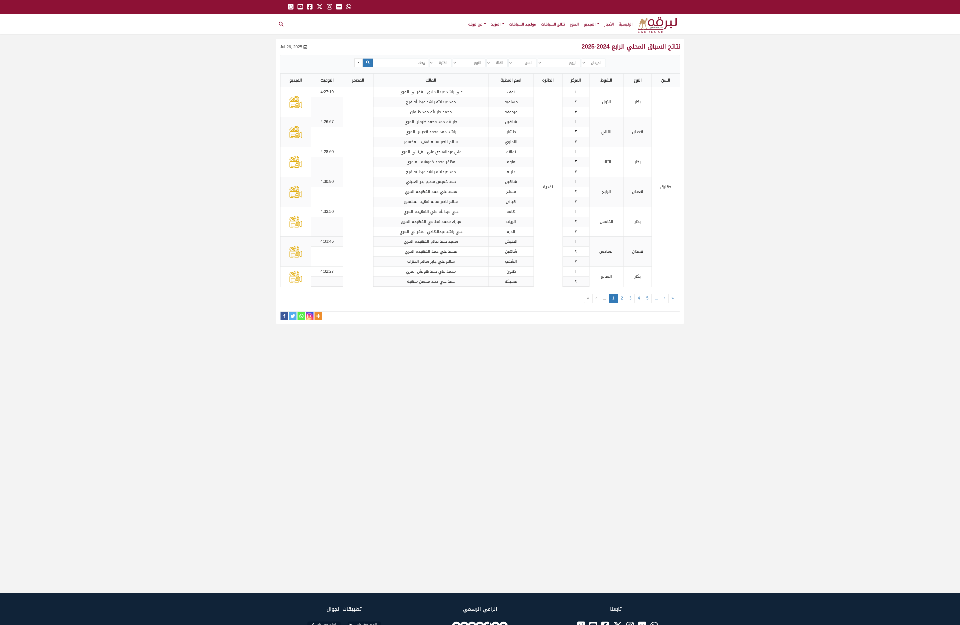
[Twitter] (292, 316)
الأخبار (609, 24)
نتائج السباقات (553, 24)
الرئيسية (625, 24)
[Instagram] (310, 316)
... (604, 298)
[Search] (368, 63)
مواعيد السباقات (522, 24)
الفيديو (590, 24)
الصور (574, 24)
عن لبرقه (476, 24)
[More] (318, 316)
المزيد (496, 24)
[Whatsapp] (301, 316)
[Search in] (358, 63)
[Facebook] (284, 316)
